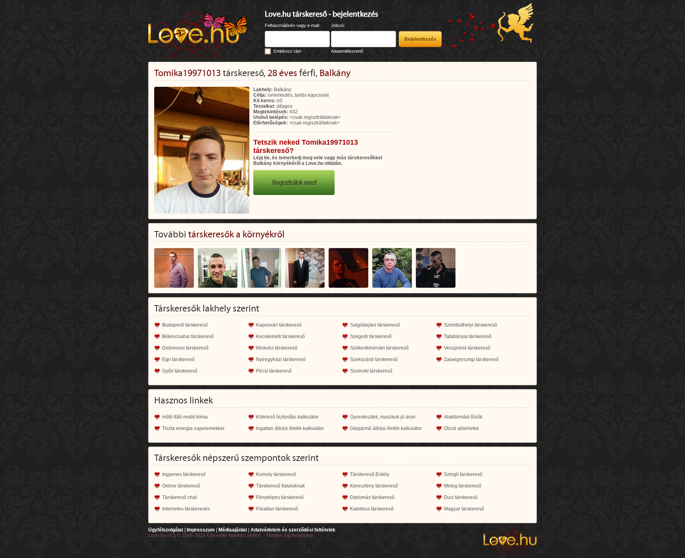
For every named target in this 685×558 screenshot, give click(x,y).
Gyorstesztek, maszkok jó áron (382, 417)
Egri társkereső (178, 359)
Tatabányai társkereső (468, 336)
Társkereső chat (179, 497)
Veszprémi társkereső (467, 348)
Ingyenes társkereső (184, 474)
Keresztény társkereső (374, 486)
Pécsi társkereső (274, 371)
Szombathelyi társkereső (470, 325)
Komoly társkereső (276, 474)
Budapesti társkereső (185, 325)
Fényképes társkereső (280, 497)
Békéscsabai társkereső (188, 336)
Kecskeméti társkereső (280, 336)
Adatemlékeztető (347, 51)
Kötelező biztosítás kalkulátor (287, 417)
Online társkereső (181, 486)
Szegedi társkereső (371, 336)
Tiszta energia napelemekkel (193, 428)
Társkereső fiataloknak (280, 486)
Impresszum (201, 530)
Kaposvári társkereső (279, 325)
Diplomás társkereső (372, 497)
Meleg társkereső (462, 486)
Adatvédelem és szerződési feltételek (293, 530)
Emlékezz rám (287, 51)
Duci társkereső (461, 497)
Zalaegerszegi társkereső (471, 359)
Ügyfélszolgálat (165, 530)
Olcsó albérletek (461, 428)
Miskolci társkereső (276, 348)
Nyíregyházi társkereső (281, 359)
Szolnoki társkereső (371, 371)
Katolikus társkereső (372, 509)
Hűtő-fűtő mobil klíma (185, 417)
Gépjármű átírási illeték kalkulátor (386, 428)
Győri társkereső (179, 371)
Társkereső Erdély (369, 474)
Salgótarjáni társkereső (375, 325)
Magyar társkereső (464, 509)
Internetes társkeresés (186, 509)
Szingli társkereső (463, 474)
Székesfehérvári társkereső (379, 348)
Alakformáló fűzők (463, 417)
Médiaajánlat (232, 530)
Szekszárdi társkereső (374, 359)
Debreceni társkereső (185, 348)
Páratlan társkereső (277, 509)
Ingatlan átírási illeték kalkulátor (290, 428)
